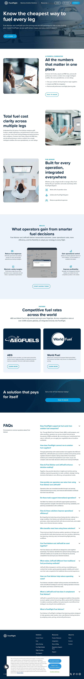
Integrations (55, 641)
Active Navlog (39, 644)
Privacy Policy (20, 673)
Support (54, 652)
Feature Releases (56, 638)
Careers (70, 641)
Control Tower (39, 638)
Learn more (13, 366)
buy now (66, 3)
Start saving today (41, 286)
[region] (38, 666)
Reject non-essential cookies (55, 666)
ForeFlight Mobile (40, 647)
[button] (29, 3)
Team (69, 638)
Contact (76, 3)
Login (57, 3)
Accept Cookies (54, 661)
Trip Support (39, 653)
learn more (53, 366)
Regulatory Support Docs (57, 648)
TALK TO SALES (63, 400)
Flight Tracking (39, 650)
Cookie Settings (54, 672)
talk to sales (52, 94)
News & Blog (55, 644)
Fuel (37, 641)
